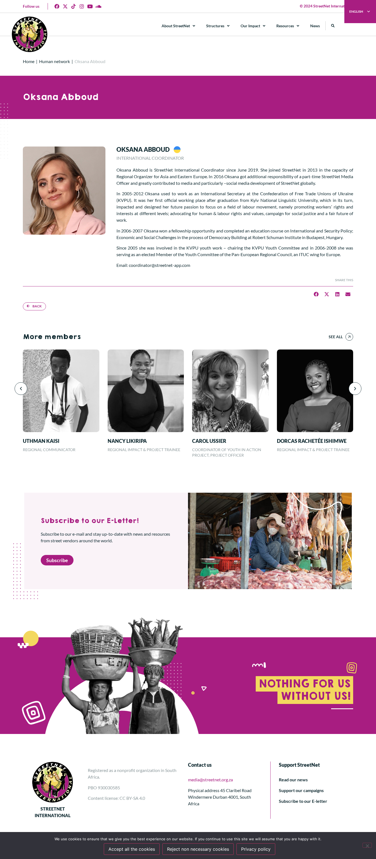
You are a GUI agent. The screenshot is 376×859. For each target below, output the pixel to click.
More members (52, 337)
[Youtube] (90, 6)
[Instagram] (81, 6)
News (315, 25)
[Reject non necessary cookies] (367, 845)
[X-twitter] (65, 6)
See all (336, 336)
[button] (332, 25)
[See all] (349, 337)
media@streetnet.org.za (210, 779)
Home (28, 61)
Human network (54, 61)
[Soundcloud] (98, 6)
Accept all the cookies (131, 849)
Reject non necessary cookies (198, 849)
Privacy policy (256, 849)
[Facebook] (57, 6)
